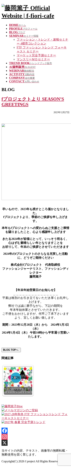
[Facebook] (35, 431)
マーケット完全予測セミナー (36, 55)
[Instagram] (35, 437)
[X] (35, 443)
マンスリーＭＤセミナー (33, 59)
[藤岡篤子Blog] (12, 406)
